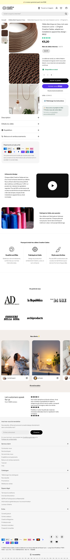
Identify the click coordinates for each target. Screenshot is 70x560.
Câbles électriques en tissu (16, 20)
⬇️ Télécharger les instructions (54, 101)
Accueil (3, 20)
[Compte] (57, 8)
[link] (11, 300)
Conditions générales (29, 437)
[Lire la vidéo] (52, 186)
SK (53, 558)
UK (61, 558)
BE (8, 558)
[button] (46, 38)
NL (44, 558)
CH (11, 558)
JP (42, 558)
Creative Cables (10, 547)
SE (56, 558)
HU (34, 558)
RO (50, 558)
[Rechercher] (66, 14)
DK (20, 558)
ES (22, 558)
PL (47, 558)
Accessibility (36, 554)
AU (2, 558)
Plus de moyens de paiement (55, 90)
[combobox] (35, 14)
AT (5, 558)
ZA (67, 558)
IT (39, 558)
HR (31, 558)
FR (25, 558)
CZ (14, 558)
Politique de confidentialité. (9, 439)
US (64, 558)
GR (28, 558)
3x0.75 (46, 51)
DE (17, 558)
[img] (46, 397)
